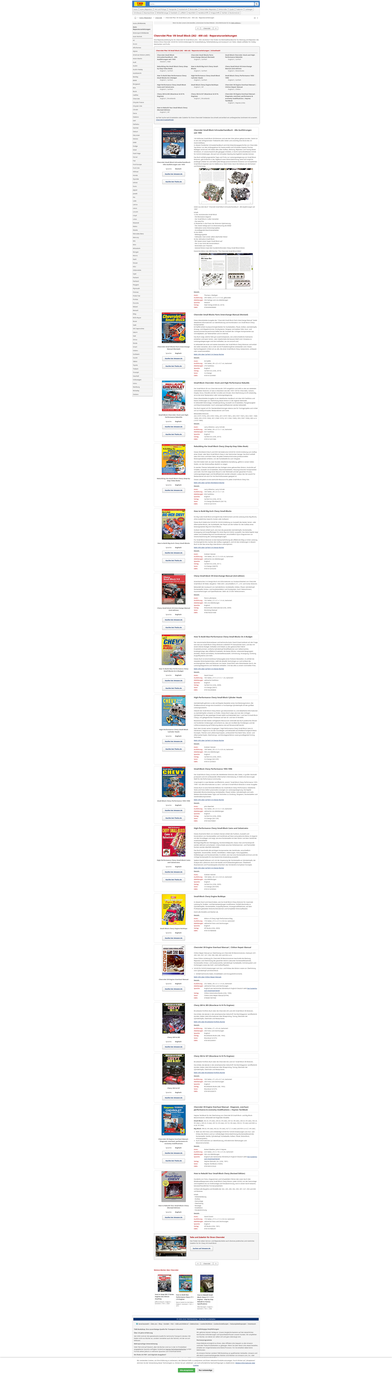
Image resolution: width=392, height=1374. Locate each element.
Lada (134, 201)
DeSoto (135, 139)
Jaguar (135, 190)
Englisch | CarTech (202, 57)
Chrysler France (138, 102)
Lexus (135, 208)
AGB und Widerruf (181, 1324)
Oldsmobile (137, 270)
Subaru (135, 350)
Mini (134, 245)
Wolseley (136, 391)
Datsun (135, 131)
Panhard (136, 281)
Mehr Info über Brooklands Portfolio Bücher (209, 1022)
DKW (134, 142)
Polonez (136, 292)
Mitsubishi (136, 248)
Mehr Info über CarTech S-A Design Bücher (209, 354)
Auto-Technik (137, 36)
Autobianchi (137, 73)
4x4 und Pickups (160, 9)
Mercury (136, 237)
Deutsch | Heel (167, 58)
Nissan (135, 263)
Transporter (173, 9)
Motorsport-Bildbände (141, 33)
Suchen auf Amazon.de (201, 1248)
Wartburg (136, 387)
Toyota (135, 365)
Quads (231, 9)
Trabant (135, 369)
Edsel (135, 150)
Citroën (135, 110)
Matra (135, 226)
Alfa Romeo (137, 48)
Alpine (135, 51)
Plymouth (136, 288)
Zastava (135, 394)
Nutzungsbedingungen (238, 1324)
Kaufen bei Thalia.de (174, 182)
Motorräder (194, 9)
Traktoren (239, 9)
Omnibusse (138, 13)
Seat (134, 336)
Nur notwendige (205, 1370)
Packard (136, 277)
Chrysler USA (137, 106)
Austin (135, 66)
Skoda (135, 343)
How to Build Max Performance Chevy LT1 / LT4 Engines (185, 1297)
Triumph (136, 372)
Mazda (135, 230)
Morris (135, 255)
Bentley (135, 77)
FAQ (172, 1324)
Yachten (224, 13)
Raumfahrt (192, 13)
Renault (135, 310)
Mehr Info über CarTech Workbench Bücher (209, 483)
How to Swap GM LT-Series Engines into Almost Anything (164, 1296)
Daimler (136, 128)
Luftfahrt (183, 13)
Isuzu (135, 186)
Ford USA (136, 168)
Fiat (134, 161)
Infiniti (135, 182)
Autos (136, 9)
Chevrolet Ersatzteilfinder (165, 120)
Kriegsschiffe (215, 13)
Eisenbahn (174, 13)
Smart (135, 347)
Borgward (136, 84)
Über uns (154, 1324)
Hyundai (136, 179)
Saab (134, 325)
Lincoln (135, 212)
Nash (134, 259)
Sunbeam (136, 354)
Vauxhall (136, 376)
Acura (135, 44)
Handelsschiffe (203, 13)
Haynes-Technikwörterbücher (176, 1349)
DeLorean (136, 135)
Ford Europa (137, 164)
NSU (134, 267)
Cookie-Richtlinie (206, 1324)
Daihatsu (136, 124)
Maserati (136, 223)
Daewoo (136, 117)
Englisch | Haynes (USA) (240, 98)
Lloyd (135, 215)
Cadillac (135, 95)
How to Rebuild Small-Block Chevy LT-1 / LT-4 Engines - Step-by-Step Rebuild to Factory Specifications (205, 1299)
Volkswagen (137, 380)
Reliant (135, 307)
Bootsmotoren (234, 13)
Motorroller (223, 9)
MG (134, 241)
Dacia (135, 113)
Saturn (135, 332)
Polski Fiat (136, 296)
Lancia (135, 204)
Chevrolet (158, 18)
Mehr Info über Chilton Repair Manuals (207, 977)
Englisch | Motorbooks (238, 68)
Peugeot (136, 285)
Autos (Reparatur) (146, 9)
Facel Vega (136, 153)
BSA (134, 88)
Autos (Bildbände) (139, 23)
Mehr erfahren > (236, 23)
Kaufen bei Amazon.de (173, 174)
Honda (135, 175)
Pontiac (135, 299)
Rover (135, 321)
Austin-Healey (138, 69)
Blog (160, 1324)
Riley (134, 314)
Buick (135, 91)
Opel (134, 274)
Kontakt (166, 1324)
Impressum (252, 1324)
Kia (134, 197)
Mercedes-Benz (138, 234)
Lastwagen (249, 9)
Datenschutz (194, 1324)
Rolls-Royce (137, 318)
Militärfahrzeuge (162, 13)
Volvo (135, 383)
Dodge (135, 146)
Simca (135, 339)
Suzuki (135, 358)
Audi (134, 62)
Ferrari (135, 157)
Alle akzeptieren (186, 1370)
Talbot (135, 361)
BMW (135, 80)
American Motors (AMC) (141, 55)
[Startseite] (135, 17)
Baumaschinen (149, 13)
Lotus (135, 219)
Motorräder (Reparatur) (208, 9)
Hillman (135, 172)
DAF (134, 121)
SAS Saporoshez (138, 328)
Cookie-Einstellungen (221, 1324)
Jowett (135, 194)
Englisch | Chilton (240, 87)
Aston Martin (137, 58)
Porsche (136, 303)
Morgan (136, 252)
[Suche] (257, 4)
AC (134, 40)
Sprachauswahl (143, 1324)
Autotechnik (183, 9)
